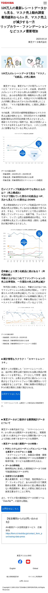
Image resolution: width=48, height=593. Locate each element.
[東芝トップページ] (8, 3)
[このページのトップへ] (43, 589)
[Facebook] (20, 562)
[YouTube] (28, 562)
